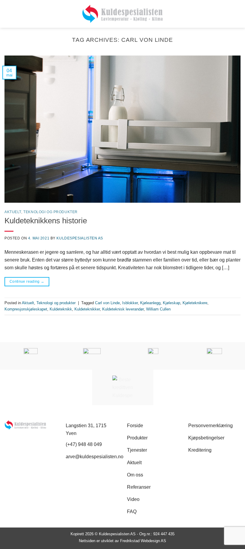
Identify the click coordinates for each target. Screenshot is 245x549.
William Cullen (158, 309)
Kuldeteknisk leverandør (123, 309)
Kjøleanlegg (150, 303)
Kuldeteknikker (87, 309)
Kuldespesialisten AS (79, 238)
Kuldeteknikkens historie (45, 220)
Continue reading (27, 281)
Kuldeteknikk (61, 309)
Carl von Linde (107, 303)
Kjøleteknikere (195, 303)
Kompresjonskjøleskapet (25, 309)
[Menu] (237, 14)
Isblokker (130, 303)
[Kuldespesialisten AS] (122, 14)
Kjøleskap (171, 303)
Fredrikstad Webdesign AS (143, 541)
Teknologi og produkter (50, 212)
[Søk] (6, 14)
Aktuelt (12, 212)
